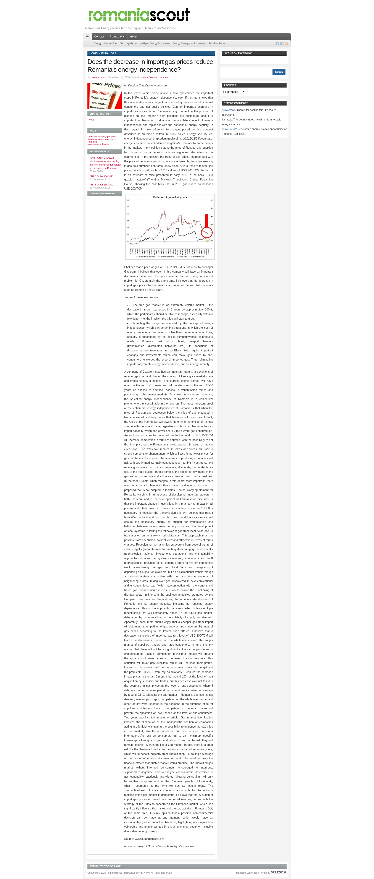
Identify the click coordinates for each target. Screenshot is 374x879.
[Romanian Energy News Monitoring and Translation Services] (139, 14)
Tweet (90, 119)
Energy (98, 43)
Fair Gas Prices (217, 43)
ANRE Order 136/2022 (101, 176)
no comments (162, 77)
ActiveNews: (229, 110)
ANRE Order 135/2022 (101, 184)
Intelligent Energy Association (154, 43)
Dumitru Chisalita (96, 136)
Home (93, 53)
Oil (121, 43)
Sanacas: (227, 119)
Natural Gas (110, 43)
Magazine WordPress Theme (251, 872)
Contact (99, 36)
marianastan (97, 77)
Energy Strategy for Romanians (189, 43)
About (133, 36)
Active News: (229, 129)
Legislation (131, 43)
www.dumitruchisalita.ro (99, 144)
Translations (117, 36)
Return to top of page (105, 866)
